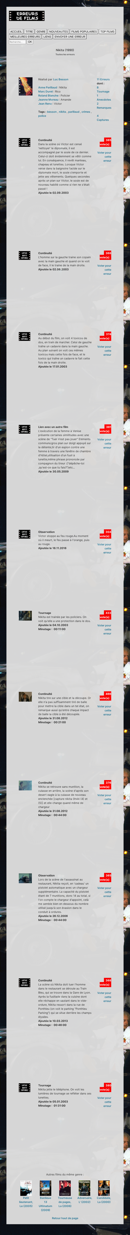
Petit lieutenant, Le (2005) (26, 1202)
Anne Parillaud (48, 87)
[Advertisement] (69, 226)
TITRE (29, 31)
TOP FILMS (107, 31)
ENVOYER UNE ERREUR (70, 36)
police (42, 115)
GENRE (41, 31)
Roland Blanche (48, 95)
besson (52, 111)
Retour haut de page (65, 1218)
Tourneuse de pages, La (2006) (65, 1202)
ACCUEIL (16, 31)
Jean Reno (45, 103)
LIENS (47, 36)
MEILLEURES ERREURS (25, 36)
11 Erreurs (103, 79)
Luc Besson (60, 79)
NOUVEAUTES (58, 31)
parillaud (74, 111)
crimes (86, 111)
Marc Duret (45, 91)
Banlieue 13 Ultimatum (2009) (45, 1204)
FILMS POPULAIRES (84, 31)
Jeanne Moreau (48, 99)
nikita (63, 111)
